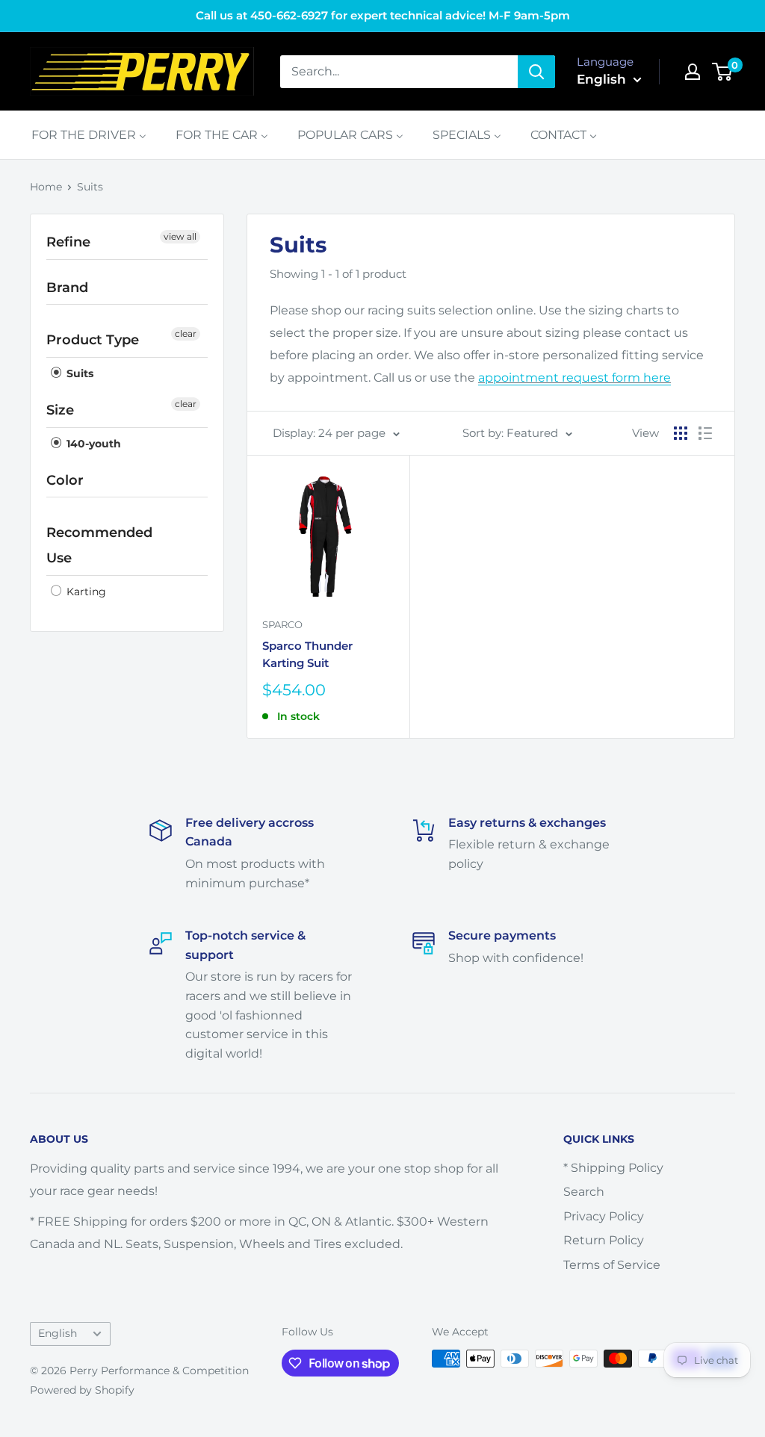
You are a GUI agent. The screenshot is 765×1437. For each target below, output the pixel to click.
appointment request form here (574, 377)
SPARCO (282, 624)
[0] (722, 72)
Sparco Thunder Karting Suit (307, 654)
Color (65, 480)
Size (60, 410)
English (57, 1333)
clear (185, 333)
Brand (67, 287)
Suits (90, 186)
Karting (85, 591)
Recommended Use (99, 545)
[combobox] (399, 71)
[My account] (692, 71)
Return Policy (603, 1240)
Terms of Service (611, 1265)
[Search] (536, 71)
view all (180, 236)
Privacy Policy (603, 1216)
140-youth (92, 443)
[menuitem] (89, 134)
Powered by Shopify (82, 1390)
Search (583, 1192)
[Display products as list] (705, 433)
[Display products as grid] (680, 433)
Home (46, 186)
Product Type (92, 340)
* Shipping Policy (613, 1168)
